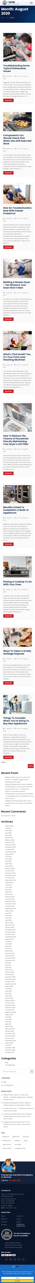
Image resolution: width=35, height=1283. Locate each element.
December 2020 (10, 977)
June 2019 (8, 1019)
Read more (8, 100)
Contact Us (20, 1216)
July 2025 (8, 857)
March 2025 (9, 866)
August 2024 (9, 882)
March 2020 (9, 998)
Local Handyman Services (13, 1243)
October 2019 (9, 1010)
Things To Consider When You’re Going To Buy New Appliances (16, 720)
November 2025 (10, 847)
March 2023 (9, 923)
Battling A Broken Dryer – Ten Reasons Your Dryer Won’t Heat (16, 285)
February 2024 (10, 897)
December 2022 (10, 930)
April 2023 (8, 920)
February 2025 (9, 868)
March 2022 (9, 951)
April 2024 (8, 892)
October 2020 (9, 982)
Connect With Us (11, 1199)
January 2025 (9, 871)
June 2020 (8, 991)
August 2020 (9, 986)
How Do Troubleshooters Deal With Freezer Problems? (17, 210)
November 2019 (10, 1008)
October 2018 (9, 1038)
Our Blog (4, 1224)
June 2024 (8, 887)
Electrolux (26, 1137)
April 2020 (8, 996)
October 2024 (9, 878)
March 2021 (8, 970)
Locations (4, 1222)
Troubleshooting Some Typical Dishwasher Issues (16, 68)
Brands (19, 1222)
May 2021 (8, 965)
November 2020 (10, 979)
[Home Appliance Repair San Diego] (13, 3)
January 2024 (9, 899)
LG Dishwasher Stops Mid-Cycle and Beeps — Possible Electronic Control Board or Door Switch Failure (19, 796)
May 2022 (8, 946)
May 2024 (8, 890)
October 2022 (9, 934)
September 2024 (10, 880)
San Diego (18, 1144)
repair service (7, 1144)
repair (26, 1140)
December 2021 (10, 958)
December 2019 (10, 1005)
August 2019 (9, 1015)
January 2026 (9, 842)
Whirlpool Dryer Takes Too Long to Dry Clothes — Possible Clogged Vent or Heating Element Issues (17, 779)
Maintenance (7, 1140)
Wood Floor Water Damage (13, 1245)
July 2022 (8, 941)
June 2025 (8, 859)
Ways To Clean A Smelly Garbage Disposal (17, 652)
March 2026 (9, 838)
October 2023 (9, 906)
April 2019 (8, 1024)
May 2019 (8, 1022)
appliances (15, 1137)
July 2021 (8, 963)
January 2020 (9, 1003)
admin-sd (10, 76)
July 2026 (8, 828)
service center (7, 1148)
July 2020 (8, 989)
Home (3, 1216)
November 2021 (10, 960)
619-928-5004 (10, 1203)
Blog (6, 1063)
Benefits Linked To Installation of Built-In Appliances (16, 510)
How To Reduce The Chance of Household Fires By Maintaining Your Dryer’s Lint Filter (15, 440)
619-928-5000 (15, 1180)
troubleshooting (20, 1148)
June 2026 (8, 831)
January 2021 (9, 975)
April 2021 (8, 967)
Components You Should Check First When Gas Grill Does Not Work (17, 139)
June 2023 (8, 916)
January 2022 (9, 956)
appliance (6, 1137)
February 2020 (9, 1000)
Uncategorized (10, 1065)
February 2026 (9, 840)
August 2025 (9, 854)
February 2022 (9, 953)
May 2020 (8, 993)
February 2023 (9, 925)
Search (3, 762)
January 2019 (9, 1031)
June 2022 (8, 944)
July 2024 (8, 885)
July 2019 (8, 1017)
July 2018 (8, 1045)
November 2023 (10, 904)
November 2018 (10, 1036)
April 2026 (8, 835)
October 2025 (9, 849)
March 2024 (9, 894)
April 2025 (8, 864)
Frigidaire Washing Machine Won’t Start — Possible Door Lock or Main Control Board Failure (19, 803)
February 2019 (9, 1029)
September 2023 (10, 908)
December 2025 (10, 845)
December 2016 (10, 1048)
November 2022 (10, 932)
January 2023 (9, 927)
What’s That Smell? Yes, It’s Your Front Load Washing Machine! (17, 357)
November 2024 (10, 875)
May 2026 (8, 833)
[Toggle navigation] (31, 3)
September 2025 (10, 852)
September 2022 (10, 937)
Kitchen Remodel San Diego (13, 1247)
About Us (4, 1219)
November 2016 (10, 1050)
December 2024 (10, 873)
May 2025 (8, 861)
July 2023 (8, 913)
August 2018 (9, 1043)
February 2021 (9, 972)
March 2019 (8, 1026)
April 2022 (8, 949)
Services (19, 1219)
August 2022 (9, 939)
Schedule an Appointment (21, 1225)
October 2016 (9, 1052)
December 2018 (10, 1034)
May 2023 (8, 918)
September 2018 (10, 1041)
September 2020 (10, 984)
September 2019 (10, 1012)
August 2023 (9, 911)
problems (17, 1140)
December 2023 (10, 901)
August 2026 (9, 826)
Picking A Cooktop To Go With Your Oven (17, 583)
